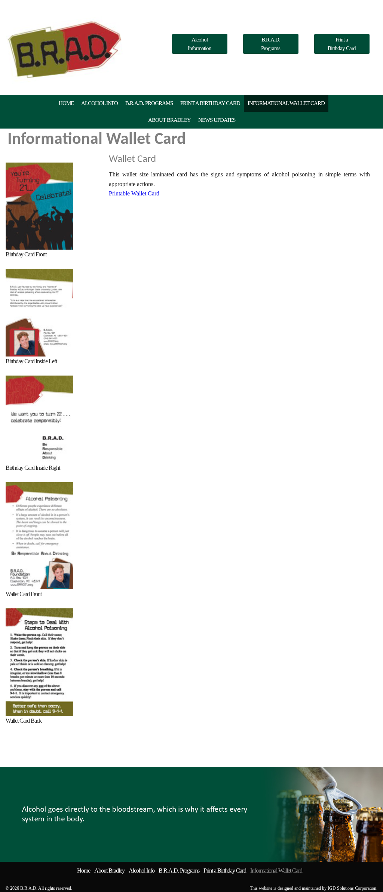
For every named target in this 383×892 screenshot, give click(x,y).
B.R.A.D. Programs (270, 44)
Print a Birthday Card (342, 44)
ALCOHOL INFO (99, 103)
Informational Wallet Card (276, 870)
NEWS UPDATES (216, 120)
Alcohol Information (199, 44)
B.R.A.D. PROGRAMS (149, 103)
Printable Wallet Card (134, 193)
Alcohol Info (141, 870)
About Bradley (109, 870)
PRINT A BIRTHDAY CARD (210, 103)
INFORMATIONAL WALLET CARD (286, 103)
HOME (66, 103)
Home (83, 870)
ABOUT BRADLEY (169, 120)
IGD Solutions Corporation (352, 888)
